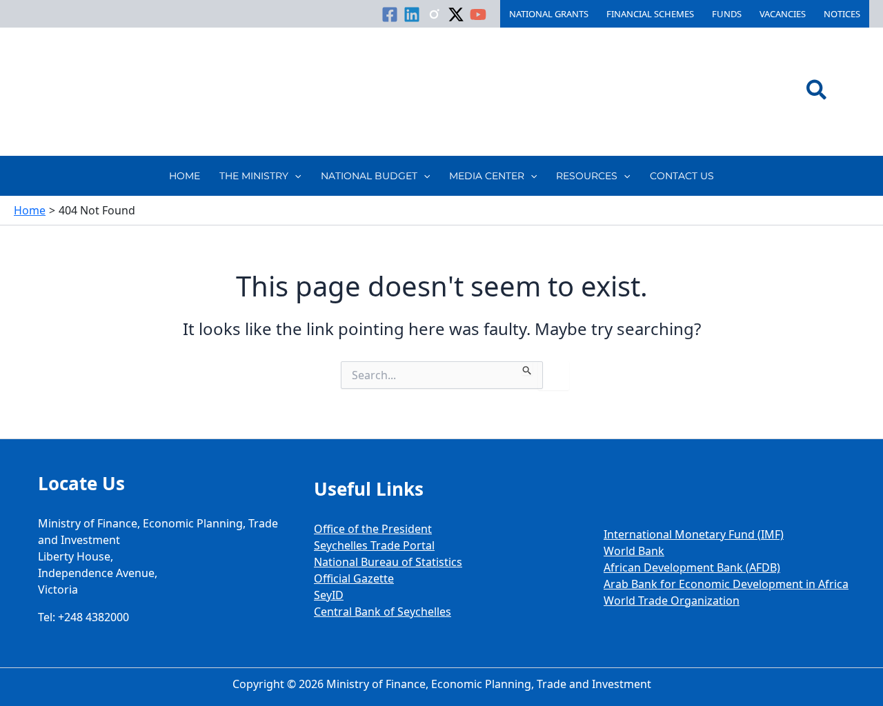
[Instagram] (434, 14)
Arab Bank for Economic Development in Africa (726, 584)
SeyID (329, 595)
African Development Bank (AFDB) (692, 567)
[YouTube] (478, 14)
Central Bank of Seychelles (382, 611)
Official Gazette (354, 578)
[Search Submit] (527, 368)
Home (184, 176)
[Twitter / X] (456, 14)
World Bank (634, 550)
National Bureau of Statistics (388, 561)
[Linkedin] (412, 14)
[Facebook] (389, 14)
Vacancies (783, 14)
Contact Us (682, 176)
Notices (842, 14)
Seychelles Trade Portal (374, 545)
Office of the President (373, 528)
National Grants (548, 14)
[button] (817, 92)
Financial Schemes (650, 14)
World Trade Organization (672, 600)
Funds (727, 14)
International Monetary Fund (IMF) (694, 534)
